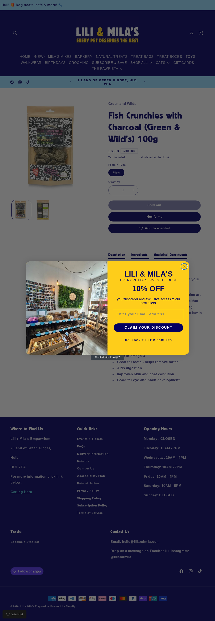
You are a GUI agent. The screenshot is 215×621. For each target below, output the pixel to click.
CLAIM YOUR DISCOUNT (149, 327)
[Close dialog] (184, 266)
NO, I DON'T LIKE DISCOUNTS (148, 340)
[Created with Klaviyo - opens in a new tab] (107, 357)
